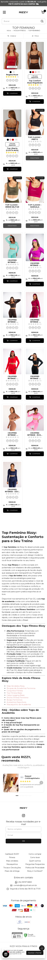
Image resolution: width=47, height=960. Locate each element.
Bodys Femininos (14, 700)
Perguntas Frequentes (35, 864)
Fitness (12, 857)
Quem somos (35, 861)
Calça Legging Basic (16, 695)
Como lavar (35, 857)
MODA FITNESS (20, 30)
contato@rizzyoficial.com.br (25, 885)
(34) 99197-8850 (25, 882)
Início (9, 30)
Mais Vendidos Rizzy (16, 686)
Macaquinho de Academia (19, 704)
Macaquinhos (12, 864)
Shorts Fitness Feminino (17, 697)
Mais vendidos (12, 861)
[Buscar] (42, 21)
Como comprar (35, 854)
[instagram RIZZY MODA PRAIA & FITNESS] (23, 815)
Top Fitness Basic (14, 693)
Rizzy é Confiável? (35, 871)
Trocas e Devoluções (12, 868)
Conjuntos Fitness (15, 690)
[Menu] (5, 12)
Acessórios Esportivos (16, 702)
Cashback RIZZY (12, 854)
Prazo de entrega (12, 871)
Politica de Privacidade (34, 868)
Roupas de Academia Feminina (21, 688)
